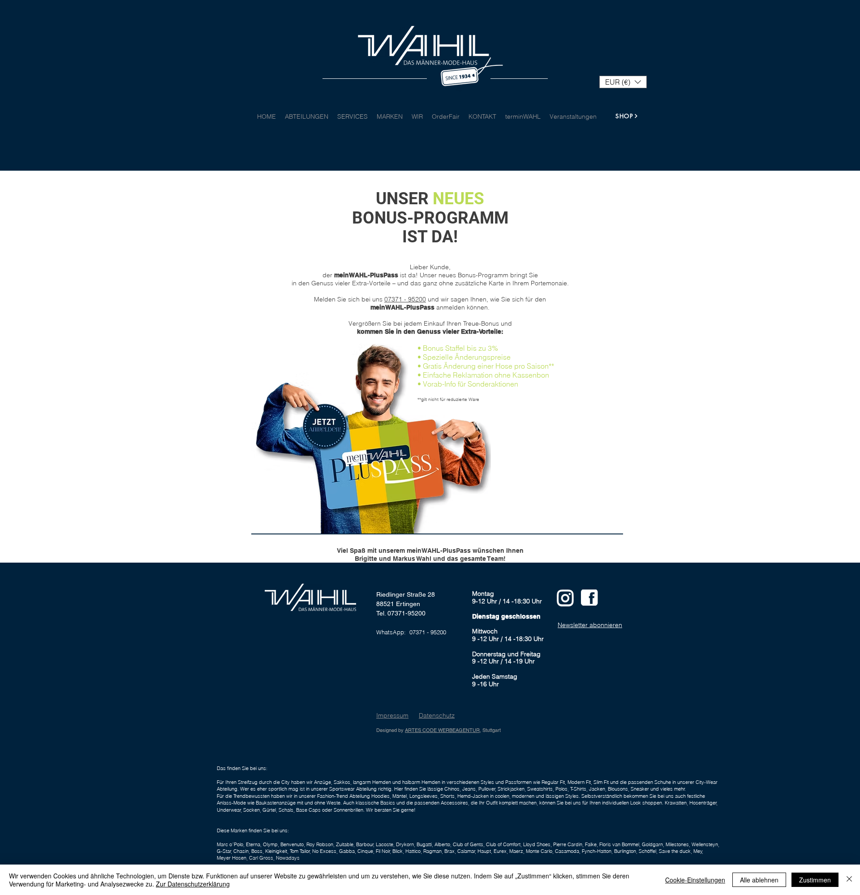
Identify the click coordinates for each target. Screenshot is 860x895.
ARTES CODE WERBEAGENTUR (442, 730)
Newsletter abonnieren (590, 625)
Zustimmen (815, 879)
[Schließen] (849, 880)
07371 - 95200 (405, 299)
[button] (623, 82)
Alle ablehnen (759, 879)
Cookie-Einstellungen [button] (695, 879)
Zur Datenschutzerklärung (193, 883)
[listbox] (623, 82)
